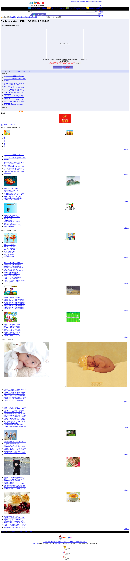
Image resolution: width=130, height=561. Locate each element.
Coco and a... (7, 81)
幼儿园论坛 (73, 1)
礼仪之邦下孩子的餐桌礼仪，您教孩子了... (15, 418)
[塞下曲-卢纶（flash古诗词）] (10, 186)
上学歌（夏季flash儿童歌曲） (11, 278)
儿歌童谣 (3, 531)
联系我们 (79, 542)
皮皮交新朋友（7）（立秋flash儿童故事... (14, 299)
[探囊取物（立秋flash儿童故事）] (10, 295)
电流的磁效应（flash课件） (11, 215)
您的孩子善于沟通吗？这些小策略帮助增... (15, 442)
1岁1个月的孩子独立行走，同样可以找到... (15, 421)
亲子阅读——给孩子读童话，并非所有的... (15, 416)
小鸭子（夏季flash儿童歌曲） (11, 275)
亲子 (55, 8)
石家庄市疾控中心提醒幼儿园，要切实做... (15, 485)
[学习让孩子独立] (71, 435)
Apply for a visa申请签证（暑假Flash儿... (14, 76)
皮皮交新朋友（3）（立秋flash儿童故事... (14, 305)
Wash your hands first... (9, 86)
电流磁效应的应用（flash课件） (12, 217)
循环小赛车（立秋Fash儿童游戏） (13, 330)
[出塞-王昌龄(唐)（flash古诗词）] (73, 186)
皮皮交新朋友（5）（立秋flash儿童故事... (14, 302)
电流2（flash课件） (9, 220)
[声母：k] (70, 134)
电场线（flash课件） (9, 226)
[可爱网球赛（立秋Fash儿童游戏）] (73, 322)
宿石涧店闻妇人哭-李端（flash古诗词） (14, 195)
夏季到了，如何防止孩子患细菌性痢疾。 (14, 479)
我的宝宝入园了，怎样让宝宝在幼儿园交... (15, 395)
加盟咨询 (65, 542)
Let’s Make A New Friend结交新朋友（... (14, 83)
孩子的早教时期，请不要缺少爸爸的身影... (15, 453)
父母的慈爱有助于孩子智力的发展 (13, 412)
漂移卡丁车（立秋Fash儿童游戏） (13, 324)
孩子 (87, 8)
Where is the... (7, 98)
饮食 (64, 8)
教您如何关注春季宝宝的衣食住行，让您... (15, 488)
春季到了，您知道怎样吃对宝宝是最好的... (15, 525)
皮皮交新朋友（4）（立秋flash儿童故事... (14, 304)
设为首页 (93, 1)
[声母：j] (7, 134)
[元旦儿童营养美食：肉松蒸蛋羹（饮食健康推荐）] (73, 501)
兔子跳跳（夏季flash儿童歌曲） (12, 282)
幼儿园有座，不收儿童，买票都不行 (13, 400)
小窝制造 (100, 13)
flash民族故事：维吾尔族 (10, 253)
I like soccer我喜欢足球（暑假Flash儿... (14, 84)
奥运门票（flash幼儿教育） (11, 248)
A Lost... (6, 77)
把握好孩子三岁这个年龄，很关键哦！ (14, 410)
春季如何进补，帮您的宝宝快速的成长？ (14, 521)
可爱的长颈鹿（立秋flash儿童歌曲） (13, 266)
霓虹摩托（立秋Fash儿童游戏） (12, 327)
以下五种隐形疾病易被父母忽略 (12, 480)
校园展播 (82, 8)
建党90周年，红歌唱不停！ (8, 124)
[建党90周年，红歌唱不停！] (65, 123)
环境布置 (72, 8)
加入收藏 (98, 1)
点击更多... (126, 149)
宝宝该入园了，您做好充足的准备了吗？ (14, 394)
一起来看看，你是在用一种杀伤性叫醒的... (15, 392)
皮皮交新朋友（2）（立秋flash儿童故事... (14, 307)
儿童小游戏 (9, 531)
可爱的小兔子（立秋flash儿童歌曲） (13, 263)
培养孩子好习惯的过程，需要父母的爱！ (14, 408)
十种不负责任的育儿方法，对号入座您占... (15, 446)
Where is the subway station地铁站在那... (14, 97)
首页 (101, 5)
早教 (58, 8)
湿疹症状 (14, 531)
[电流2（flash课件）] (71, 209)
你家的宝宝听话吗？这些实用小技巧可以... (15, 407)
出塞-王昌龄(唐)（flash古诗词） (12, 190)
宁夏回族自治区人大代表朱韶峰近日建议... (15, 398)
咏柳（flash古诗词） (9, 191)
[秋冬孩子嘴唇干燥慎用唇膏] (26, 377)
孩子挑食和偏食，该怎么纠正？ (12, 516)
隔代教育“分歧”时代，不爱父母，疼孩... (14, 449)
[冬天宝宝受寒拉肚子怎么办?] (17, 474)
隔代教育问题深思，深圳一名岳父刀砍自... (15, 451)
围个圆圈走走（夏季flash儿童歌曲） (13, 277)
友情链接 (45, 542)
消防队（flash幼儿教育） (10, 249)
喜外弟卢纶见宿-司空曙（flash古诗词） (14, 193)
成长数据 (91, 8)
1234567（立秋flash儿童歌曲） (12, 272)
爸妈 (49, 8)
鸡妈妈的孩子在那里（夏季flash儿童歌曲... (15, 280)
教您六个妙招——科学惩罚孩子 (12, 445)
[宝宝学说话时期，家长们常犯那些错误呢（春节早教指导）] (10, 439)
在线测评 (100, 8)
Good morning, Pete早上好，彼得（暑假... (14, 87)
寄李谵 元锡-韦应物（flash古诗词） (13, 196)
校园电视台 (86, 1)
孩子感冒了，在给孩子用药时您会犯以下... (15, 477)
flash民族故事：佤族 (9, 256)
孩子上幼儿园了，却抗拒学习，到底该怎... (15, 419)
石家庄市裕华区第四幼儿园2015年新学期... (15, 397)
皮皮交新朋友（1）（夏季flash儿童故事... (14, 308)
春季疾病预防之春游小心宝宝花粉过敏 (14, 483)
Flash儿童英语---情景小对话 (29, 17)
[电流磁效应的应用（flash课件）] (10, 212)
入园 (52, 8)
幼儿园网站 (80, 1)
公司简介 (55, 542)
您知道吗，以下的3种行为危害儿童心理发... (15, 448)
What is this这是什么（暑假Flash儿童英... (14, 91)
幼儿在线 (100, 15)
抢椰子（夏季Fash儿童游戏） (11, 334)
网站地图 (74, 542)
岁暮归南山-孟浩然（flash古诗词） (13, 198)
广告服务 (69, 542)
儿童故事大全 (25, 531)
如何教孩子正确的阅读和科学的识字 (13, 424)
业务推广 (60, 542)
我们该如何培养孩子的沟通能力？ (13, 443)
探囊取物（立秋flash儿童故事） (12, 297)
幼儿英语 (19, 17)
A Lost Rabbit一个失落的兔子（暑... (23, 71)
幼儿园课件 (100, 10)
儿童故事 (39, 8)
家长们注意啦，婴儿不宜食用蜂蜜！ (13, 519)
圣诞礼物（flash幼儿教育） (11, 246)
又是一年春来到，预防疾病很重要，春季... (15, 487)
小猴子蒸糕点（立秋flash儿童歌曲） (13, 264)
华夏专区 (100, 7)
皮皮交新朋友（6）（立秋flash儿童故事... (14, 300)
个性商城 (100, 16)
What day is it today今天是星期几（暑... (14, 100)
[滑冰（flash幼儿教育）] (10, 242)
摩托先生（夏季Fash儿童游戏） (12, 332)
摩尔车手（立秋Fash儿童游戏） (12, 329)
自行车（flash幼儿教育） (10, 251)
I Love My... (7, 80)
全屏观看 (68, 67)
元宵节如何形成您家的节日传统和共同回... (15, 426)
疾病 (61, 8)
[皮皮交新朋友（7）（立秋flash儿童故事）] (73, 295)
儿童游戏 (44, 8)
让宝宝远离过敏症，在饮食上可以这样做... (15, 522)
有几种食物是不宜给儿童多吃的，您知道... (15, 527)
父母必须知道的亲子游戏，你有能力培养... (15, 413)
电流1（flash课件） (9, 218)
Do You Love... (7, 94)
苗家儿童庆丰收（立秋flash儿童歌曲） (14, 270)
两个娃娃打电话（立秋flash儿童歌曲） (14, 267)
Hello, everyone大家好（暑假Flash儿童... (14, 95)
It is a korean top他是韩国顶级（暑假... (13, 89)
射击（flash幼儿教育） (9, 254)
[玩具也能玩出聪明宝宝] (73, 466)
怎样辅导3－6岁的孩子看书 (11, 423)
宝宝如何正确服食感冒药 (10, 482)
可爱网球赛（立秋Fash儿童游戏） (13, 326)
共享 (29, 8)
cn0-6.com (57, 543)
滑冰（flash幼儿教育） (9, 245)
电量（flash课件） (8, 223)
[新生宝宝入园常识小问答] (97, 386)
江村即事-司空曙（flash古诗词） (12, 199)
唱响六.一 (3, 126)
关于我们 (50, 542)
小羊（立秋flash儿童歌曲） (11, 269)
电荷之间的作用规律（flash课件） (13, 221)
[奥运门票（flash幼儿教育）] (71, 239)
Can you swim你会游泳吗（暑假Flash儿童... (15, 79)
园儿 (68, 8)
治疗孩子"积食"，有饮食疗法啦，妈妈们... (15, 524)
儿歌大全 (34, 8)
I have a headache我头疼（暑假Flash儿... (14, 104)
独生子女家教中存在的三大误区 (12, 390)
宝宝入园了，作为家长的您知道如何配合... (15, 389)
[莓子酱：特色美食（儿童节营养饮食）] (17, 513)
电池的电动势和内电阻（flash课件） (13, 224)
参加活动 (96, 8)
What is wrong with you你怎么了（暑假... (14, 101)
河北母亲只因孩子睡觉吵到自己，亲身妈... (15, 415)
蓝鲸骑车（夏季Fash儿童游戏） (12, 335)
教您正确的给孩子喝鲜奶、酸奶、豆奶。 (14, 518)
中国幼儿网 (36, 543)
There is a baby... (8, 103)
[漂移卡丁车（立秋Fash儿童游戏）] (10, 322)
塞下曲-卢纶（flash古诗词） (11, 188)
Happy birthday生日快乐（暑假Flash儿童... (14, 92)
